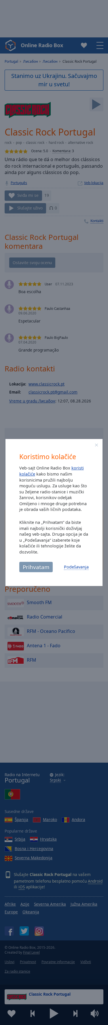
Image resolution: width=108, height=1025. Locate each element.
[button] (96, 445)
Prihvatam (36, 566)
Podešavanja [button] (76, 567)
